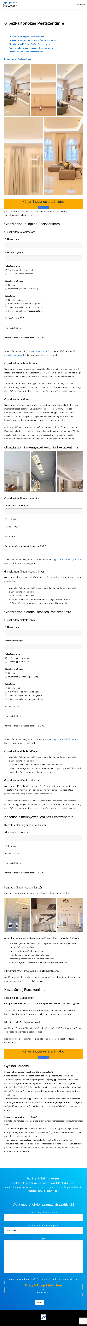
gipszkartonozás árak (14, 355)
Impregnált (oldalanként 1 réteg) (23, 289)
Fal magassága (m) (14, 252)
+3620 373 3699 (43, 207)
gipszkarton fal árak (42, 351)
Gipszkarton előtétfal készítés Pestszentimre (30, 44)
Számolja (12, 519)
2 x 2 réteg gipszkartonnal (20, 274)
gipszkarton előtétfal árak (65, 739)
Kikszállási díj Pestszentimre (17, 59)
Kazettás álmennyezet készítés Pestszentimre (31, 48)
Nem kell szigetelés (17, 300)
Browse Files (43, 1292)
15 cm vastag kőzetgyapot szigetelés (25, 311)
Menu (82, 5)
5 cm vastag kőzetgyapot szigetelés (24, 304)
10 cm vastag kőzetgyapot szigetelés (25, 307)
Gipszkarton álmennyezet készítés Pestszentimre (32, 40)
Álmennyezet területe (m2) (17, 505)
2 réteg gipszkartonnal (18, 662)
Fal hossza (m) (12, 239)
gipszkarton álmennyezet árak (68, 559)
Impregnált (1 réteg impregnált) (23, 677)
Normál (11, 285)
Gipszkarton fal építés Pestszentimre (26, 36)
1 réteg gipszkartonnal (18, 658)
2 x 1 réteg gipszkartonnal (20, 270)
